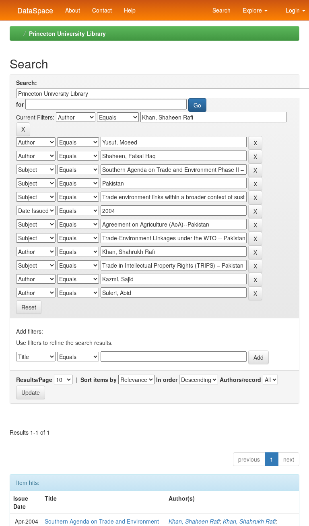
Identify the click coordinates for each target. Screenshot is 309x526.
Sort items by (98, 379)
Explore (253, 10)
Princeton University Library (67, 33)
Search (221, 10)
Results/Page (34, 379)
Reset (28, 307)
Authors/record (240, 379)
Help (130, 10)
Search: (26, 82)
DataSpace (34, 8)
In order (166, 379)
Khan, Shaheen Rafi (194, 521)
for (20, 104)
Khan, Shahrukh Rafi (249, 521)
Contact (102, 10)
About (72, 10)
